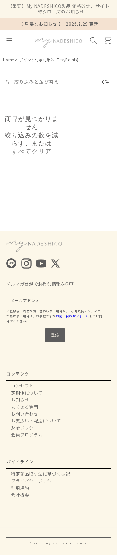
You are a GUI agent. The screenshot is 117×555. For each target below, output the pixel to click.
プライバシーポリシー (33, 480)
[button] (9, 41)
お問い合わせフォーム (72, 316)
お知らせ (20, 399)
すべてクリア (32, 152)
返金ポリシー (24, 428)
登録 (55, 335)
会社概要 (20, 495)
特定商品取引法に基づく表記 (40, 474)
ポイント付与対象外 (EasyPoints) (49, 59)
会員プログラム (27, 434)
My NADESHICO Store (66, 543)
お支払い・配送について (36, 420)
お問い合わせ (24, 414)
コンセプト (22, 385)
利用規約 (20, 488)
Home (8, 59)
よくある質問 (24, 407)
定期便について (27, 393)
